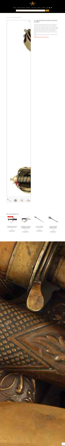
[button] (29, 21)
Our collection (21, 7)
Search (47, 10)
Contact (44, 7)
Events (39, 7)
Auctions (33, 7)
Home (14, 7)
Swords (10, 17)
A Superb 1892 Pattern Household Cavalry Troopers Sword (26, 227)
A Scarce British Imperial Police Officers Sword (53, 227)
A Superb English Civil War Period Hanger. (12, 227)
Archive (28, 7)
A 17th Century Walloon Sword (39, 227)
